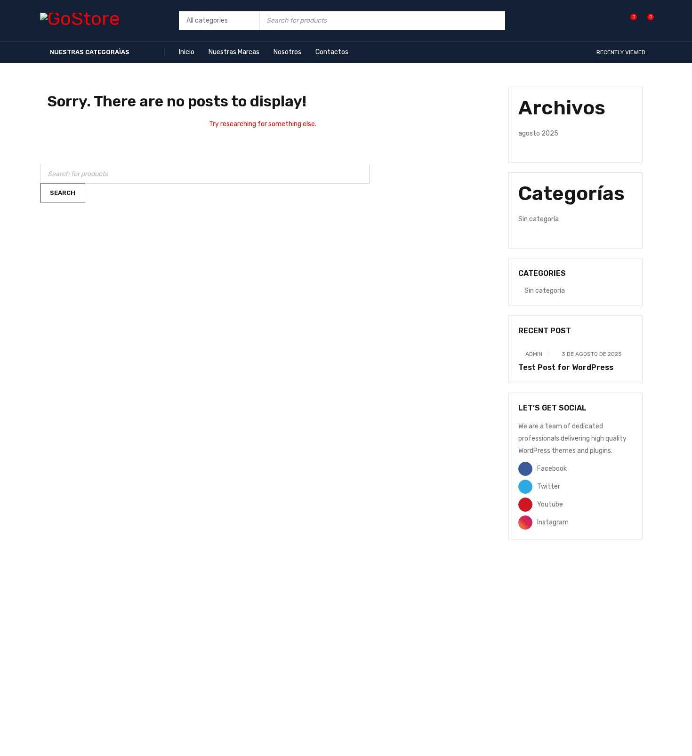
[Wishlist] (628, 20)
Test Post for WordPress (565, 367)
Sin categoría (538, 219)
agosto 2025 (538, 133)
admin (533, 354)
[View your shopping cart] (645, 20)
